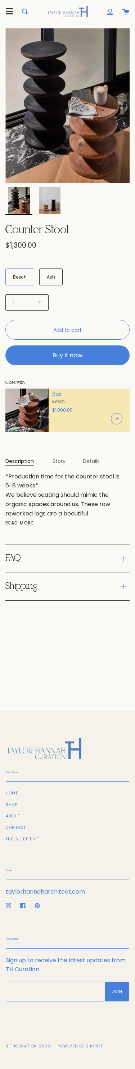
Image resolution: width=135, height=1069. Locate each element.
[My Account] (110, 11)
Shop (12, 804)
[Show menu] (9, 11)
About (13, 816)
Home (12, 793)
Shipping (21, 586)
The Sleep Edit (22, 839)
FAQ (13, 558)
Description (19, 461)
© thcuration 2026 (28, 1046)
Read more (19, 523)
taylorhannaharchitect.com (45, 891)
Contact (16, 827)
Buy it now (67, 355)
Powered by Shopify (80, 1046)
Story (59, 461)
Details (91, 461)
